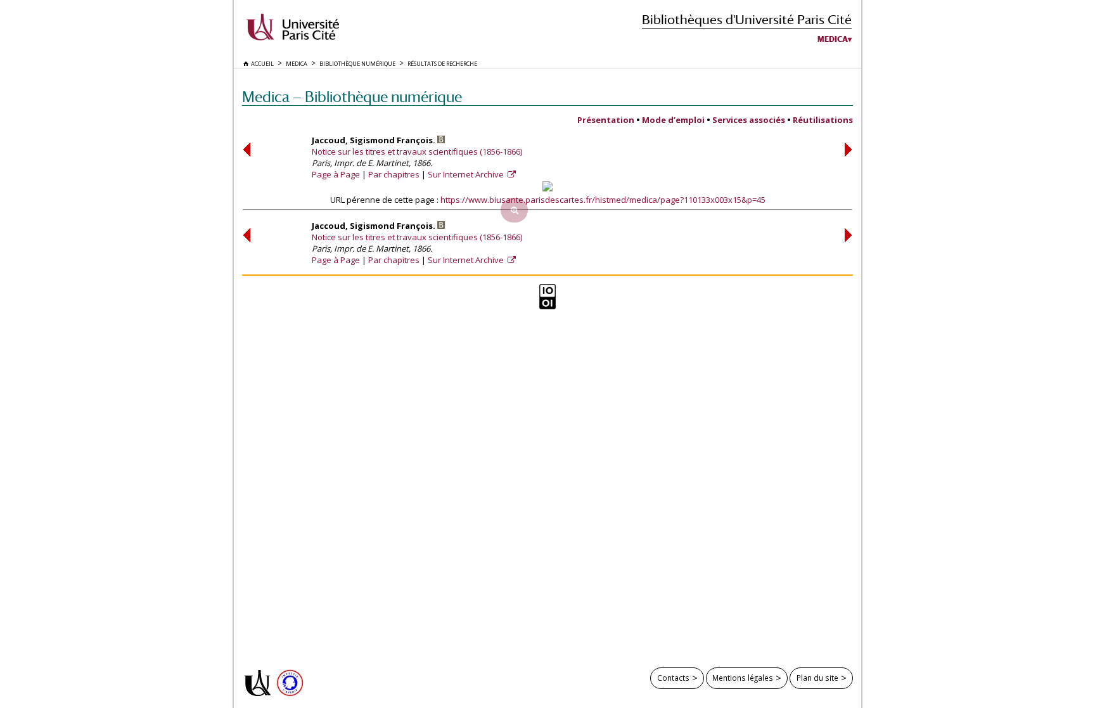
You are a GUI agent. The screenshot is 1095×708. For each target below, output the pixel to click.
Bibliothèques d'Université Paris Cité (747, 19)
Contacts (673, 678)
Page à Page (336, 174)
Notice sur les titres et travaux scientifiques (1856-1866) (417, 151)
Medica (832, 39)
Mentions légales (742, 678)
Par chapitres (393, 174)
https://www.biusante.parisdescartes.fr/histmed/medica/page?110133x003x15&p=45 (602, 199)
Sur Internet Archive (467, 174)
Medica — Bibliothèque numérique (352, 96)
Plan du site (817, 678)
